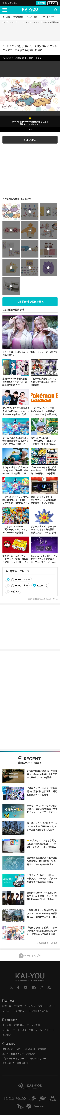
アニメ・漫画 (33, 1025)
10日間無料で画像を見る (30, 301)
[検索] (55, 10)
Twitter (11, 987)
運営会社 (6, 1063)
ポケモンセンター (19, 585)
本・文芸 (6, 1025)
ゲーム (14, 22)
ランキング (30, 1006)
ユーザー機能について (13, 1054)
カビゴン (14, 591)
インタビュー (20, 1011)
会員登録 (41, 3)
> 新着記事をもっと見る (47, 943)
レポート (51, 1006)
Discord (34, 987)
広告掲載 (42, 1049)
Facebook (18, 987)
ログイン (52, 3)
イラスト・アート (11, 1030)
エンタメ (6, 1034)
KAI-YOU (5, 22)
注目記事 (18, 1006)
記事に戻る (30, 139)
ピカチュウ (42, 585)
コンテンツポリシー (36, 1058)
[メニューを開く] (4, 9)
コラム (41, 1006)
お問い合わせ (28, 1049)
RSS (49, 987)
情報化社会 (19, 1025)
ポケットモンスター (20, 579)
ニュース (23, 22)
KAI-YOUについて (11, 1049)
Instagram (41, 987)
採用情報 (21, 1063)
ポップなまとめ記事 (38, 1011)
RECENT (32, 758)
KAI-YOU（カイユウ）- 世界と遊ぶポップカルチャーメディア (30, 10)
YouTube (26, 987)
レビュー (6, 1011)
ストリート (49, 1030)
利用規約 (30, 1054)
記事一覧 (6, 1006)
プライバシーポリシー (13, 1058)
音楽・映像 (27, 1030)
